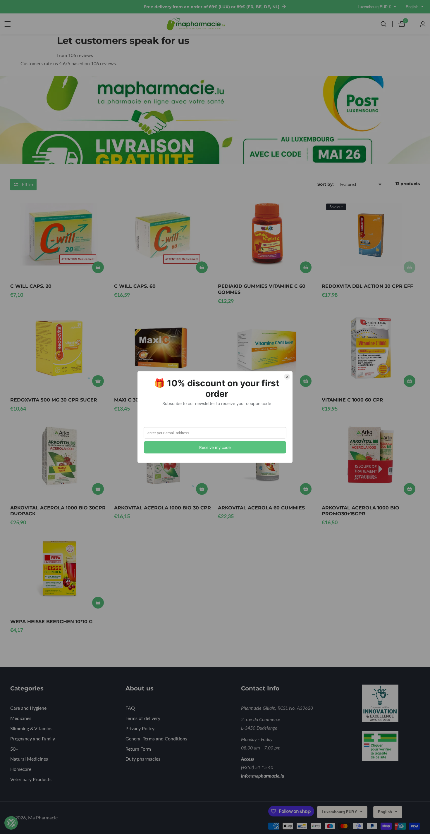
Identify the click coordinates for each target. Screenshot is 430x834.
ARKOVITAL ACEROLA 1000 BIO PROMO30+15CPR (360, 511)
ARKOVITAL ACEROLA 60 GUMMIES (261, 508)
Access (247, 758)
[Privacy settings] (11, 823)
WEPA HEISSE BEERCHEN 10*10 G (51, 621)
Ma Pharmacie (43, 817)
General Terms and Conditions (156, 738)
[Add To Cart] (98, 267)
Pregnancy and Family (32, 738)
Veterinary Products (30, 779)
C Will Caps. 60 (135, 286)
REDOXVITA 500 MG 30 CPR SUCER (53, 400)
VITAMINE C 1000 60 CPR (352, 400)
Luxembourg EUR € (375, 7)
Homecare (20, 769)
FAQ (130, 708)
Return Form (138, 749)
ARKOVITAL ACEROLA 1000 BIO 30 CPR (162, 508)
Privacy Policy (139, 728)
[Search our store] (386, 24)
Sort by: (325, 184)
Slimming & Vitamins (31, 728)
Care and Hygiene (28, 708)
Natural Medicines (29, 758)
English (412, 7)
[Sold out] (409, 267)
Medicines (20, 718)
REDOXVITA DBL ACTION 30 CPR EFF (367, 286)
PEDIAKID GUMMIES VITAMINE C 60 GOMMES (261, 289)
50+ (14, 749)
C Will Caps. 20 (30, 286)
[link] (388, 705)
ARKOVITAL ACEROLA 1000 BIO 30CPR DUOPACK (58, 511)
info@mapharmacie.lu (262, 775)
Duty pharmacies (142, 758)
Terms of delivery (142, 718)
